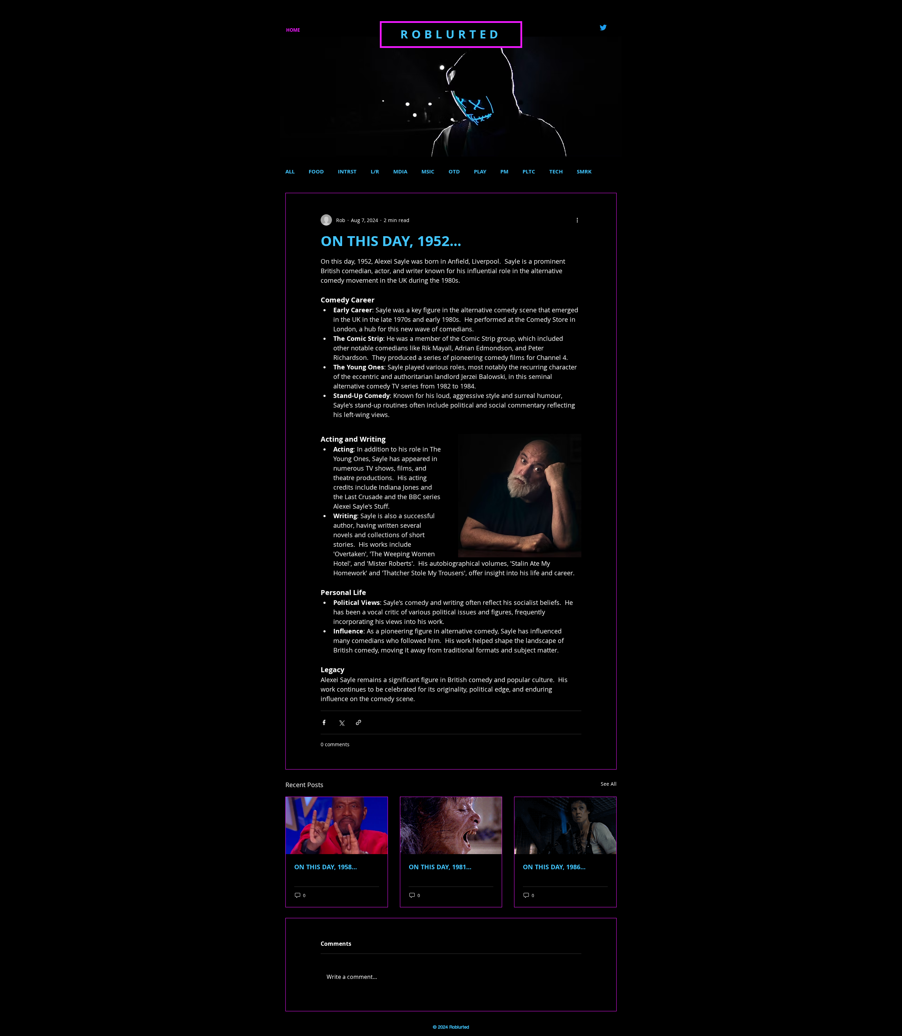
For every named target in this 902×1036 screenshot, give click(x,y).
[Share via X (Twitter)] (341, 722)
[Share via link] (358, 722)
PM (504, 171)
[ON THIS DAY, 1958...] (337, 825)
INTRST (347, 171)
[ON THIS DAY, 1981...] (451, 825)
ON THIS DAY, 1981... (440, 867)
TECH (556, 171)
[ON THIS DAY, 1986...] (565, 825)
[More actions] (577, 220)
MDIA (400, 171)
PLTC (529, 171)
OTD (454, 171)
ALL (290, 171)
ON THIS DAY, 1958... (325, 867)
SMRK (584, 171)
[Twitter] (603, 27)
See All (609, 783)
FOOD (316, 171)
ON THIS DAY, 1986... (554, 867)
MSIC (427, 171)
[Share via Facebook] (324, 722)
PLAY (480, 171)
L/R (375, 171)
